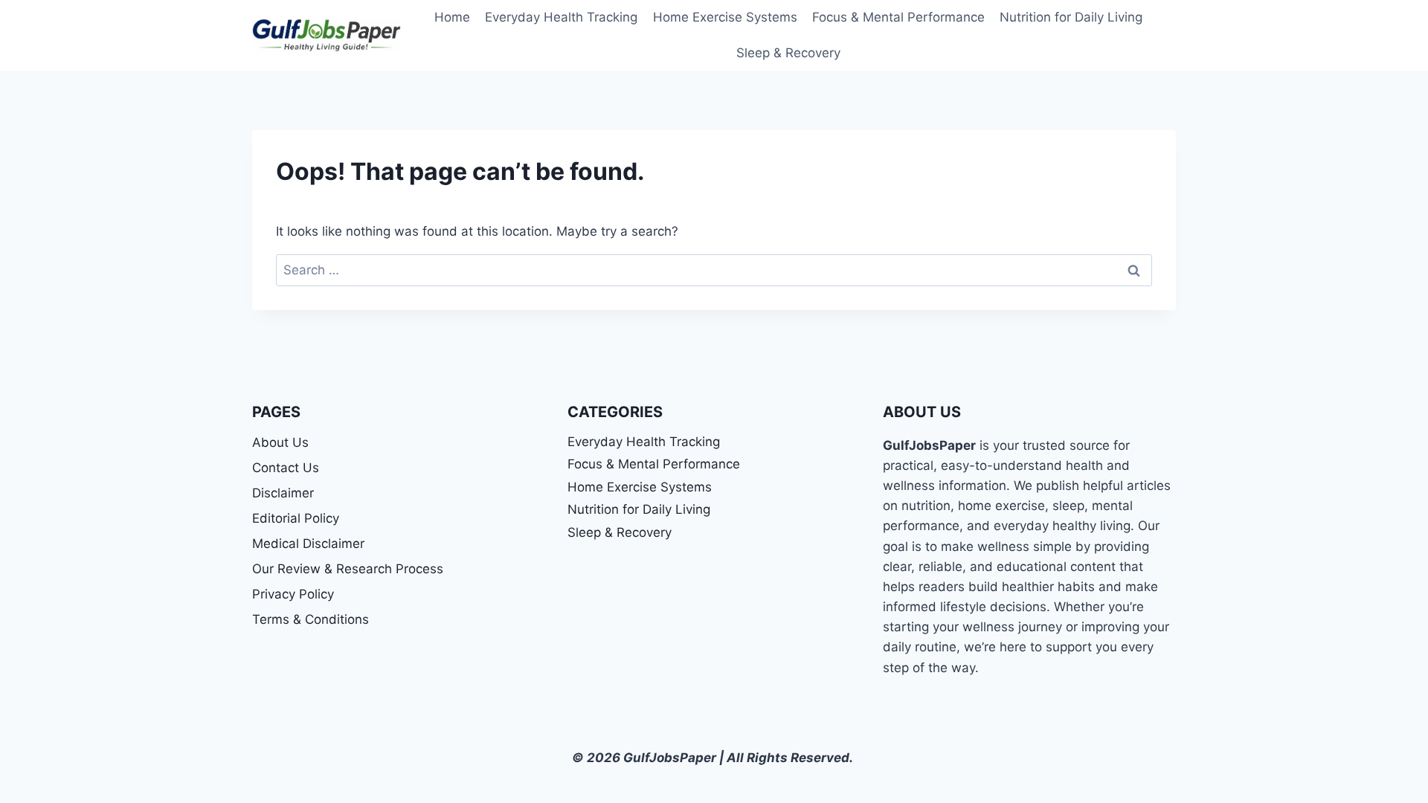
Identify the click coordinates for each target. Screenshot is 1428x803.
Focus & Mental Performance (898, 17)
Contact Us (285, 467)
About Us (280, 442)
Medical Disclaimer (308, 543)
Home (452, 17)
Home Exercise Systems (725, 17)
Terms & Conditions (310, 619)
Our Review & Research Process (347, 568)
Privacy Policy (293, 594)
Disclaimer (283, 493)
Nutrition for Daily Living (1071, 17)
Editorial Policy (295, 518)
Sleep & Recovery (788, 52)
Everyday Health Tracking (561, 17)
